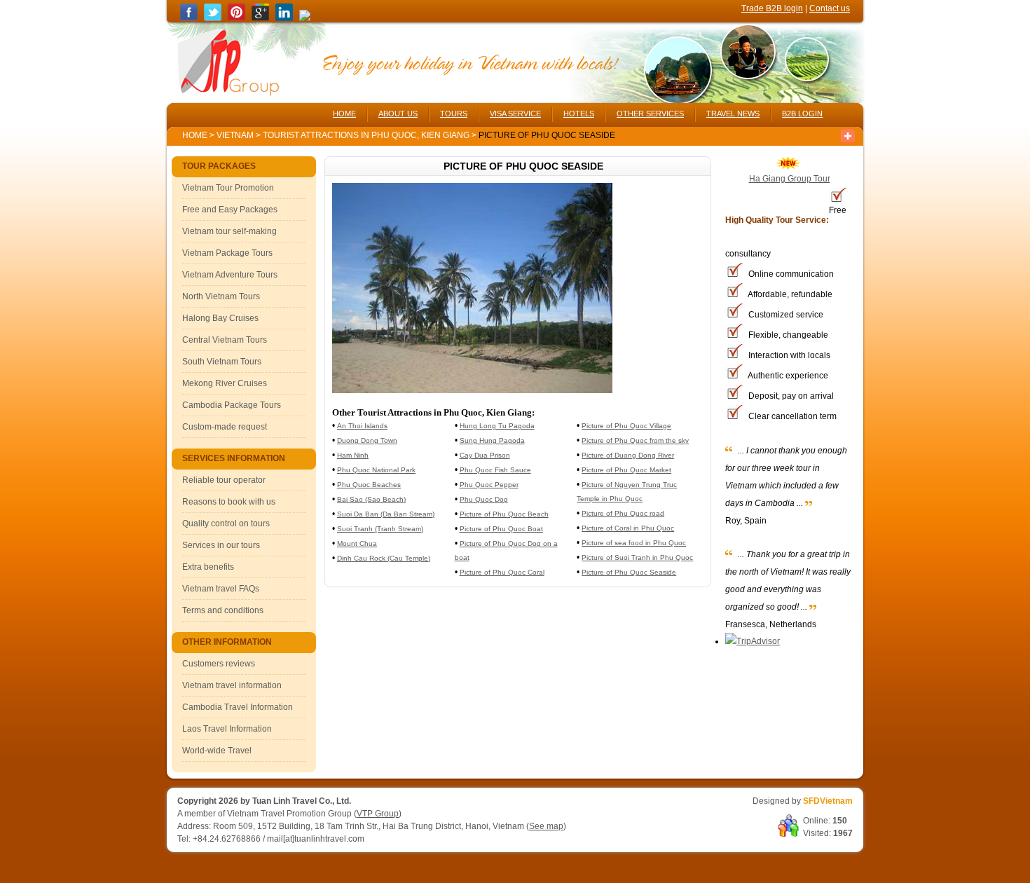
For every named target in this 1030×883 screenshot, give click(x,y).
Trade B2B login (772, 8)
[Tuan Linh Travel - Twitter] (212, 18)
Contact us (829, 8)
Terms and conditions (222, 610)
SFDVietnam (828, 801)
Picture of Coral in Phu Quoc (628, 528)
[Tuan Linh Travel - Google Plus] (260, 18)
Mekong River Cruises (224, 383)
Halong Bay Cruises (220, 318)
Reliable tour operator (224, 480)
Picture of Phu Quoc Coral (502, 572)
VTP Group (378, 814)
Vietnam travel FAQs (220, 589)
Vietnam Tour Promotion (228, 188)
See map (546, 826)
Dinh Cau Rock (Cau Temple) (383, 558)
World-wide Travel (217, 750)
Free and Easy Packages (229, 209)
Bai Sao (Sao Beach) (371, 499)
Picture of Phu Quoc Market (626, 470)
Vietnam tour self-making (229, 231)
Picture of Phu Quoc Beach (504, 514)
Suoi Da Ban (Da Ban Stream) (385, 514)
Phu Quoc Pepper (489, 484)
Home (194, 135)
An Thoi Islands (362, 426)
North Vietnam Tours (221, 296)
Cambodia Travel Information (237, 707)
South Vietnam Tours (221, 362)
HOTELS (578, 113)
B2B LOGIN (802, 113)
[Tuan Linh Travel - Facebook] (189, 18)
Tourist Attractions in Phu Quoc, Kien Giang (367, 135)
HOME (344, 113)
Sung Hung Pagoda (492, 440)
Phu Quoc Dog (484, 499)
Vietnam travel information (232, 685)
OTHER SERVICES (650, 113)
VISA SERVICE (515, 113)
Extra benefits (208, 567)
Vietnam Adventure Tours (229, 275)
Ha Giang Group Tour (789, 179)
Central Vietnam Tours (224, 340)
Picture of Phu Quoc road (623, 513)
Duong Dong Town (367, 440)
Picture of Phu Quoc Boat (501, 529)
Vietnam (235, 135)
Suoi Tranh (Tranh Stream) (380, 529)
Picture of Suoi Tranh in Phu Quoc (637, 557)
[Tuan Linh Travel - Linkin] (284, 18)
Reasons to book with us (228, 502)
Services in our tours (221, 545)
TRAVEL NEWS (733, 113)
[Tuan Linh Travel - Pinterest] (236, 18)
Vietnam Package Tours (227, 253)
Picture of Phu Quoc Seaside (629, 572)
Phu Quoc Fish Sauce (495, 470)
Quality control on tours (226, 523)
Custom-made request (224, 427)
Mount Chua (357, 543)
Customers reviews (218, 664)
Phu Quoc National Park (376, 470)
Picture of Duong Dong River (628, 455)
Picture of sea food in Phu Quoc (634, 543)
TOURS (453, 113)
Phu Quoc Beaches (369, 484)
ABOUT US (398, 113)
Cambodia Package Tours (231, 405)
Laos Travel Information (227, 729)
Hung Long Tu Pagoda (497, 426)
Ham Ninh (353, 455)
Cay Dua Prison (485, 455)
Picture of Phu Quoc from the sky (635, 440)
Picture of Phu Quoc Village (626, 426)
